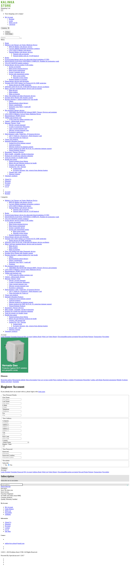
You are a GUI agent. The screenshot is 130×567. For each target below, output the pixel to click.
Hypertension (78, 380)
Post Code (5, 436)
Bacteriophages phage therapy (18, 103)
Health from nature (11, 159)
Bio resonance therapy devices (14, 110)
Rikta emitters (13, 92)
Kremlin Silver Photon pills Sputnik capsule (19, 97)
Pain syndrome (58, 380)
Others (11, 101)
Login (11, 21)
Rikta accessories (14, 94)
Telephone (5, 409)
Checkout (12, 24)
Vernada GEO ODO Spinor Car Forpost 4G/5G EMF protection (25, 83)
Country (5, 440)
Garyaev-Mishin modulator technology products (24, 48)
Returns (90, 336)
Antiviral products (15, 145)
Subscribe (5, 463)
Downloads (61, 336)
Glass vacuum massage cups (18, 128)
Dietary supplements (15, 105)
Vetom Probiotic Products (17, 150)
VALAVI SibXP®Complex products (17, 63)
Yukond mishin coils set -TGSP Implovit (26, 56)
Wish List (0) (13, 23)
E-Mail (4, 405)
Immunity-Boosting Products (14, 141)
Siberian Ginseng (14, 174)
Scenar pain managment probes (19, 74)
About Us (8, 179)
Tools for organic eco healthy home (16, 157)
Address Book (37, 336)
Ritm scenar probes (19, 76)
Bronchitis (86, 380)
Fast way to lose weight (45, 380)
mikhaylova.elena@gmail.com (14, 543)
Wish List (45, 336)
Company (5, 421)
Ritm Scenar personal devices (18, 68)
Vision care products (11, 139)
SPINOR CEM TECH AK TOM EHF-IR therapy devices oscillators (27, 87)
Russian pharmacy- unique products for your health (21, 99)
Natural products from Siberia (18, 161)
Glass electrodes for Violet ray (18, 137)
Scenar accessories (15, 67)
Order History (52, 336)
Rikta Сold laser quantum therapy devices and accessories (23, 88)
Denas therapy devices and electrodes (17, 81)
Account (7, 192)
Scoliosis (125, 380)
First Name (6, 397)
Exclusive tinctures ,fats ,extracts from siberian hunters (30, 170)
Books (7, 57)
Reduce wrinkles (68, 380)
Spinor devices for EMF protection (20, 85)
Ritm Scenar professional (17, 70)
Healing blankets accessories (18, 79)
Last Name (5, 401)
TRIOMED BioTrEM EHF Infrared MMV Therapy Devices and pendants (33, 112)
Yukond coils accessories (21, 54)
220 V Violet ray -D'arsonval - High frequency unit (25, 136)
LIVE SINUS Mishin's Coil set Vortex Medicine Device (23, 114)
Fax (3, 413)
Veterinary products (11, 176)
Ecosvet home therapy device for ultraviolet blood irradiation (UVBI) (27, 59)
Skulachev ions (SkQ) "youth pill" (20, 107)
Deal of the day (6, 486)
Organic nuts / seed (15, 172)
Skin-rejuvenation (31, 380)
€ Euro (8, 32)
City (3, 432)
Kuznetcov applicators (16, 132)
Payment (7, 183)
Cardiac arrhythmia (96, 380)
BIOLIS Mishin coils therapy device (20, 47)
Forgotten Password (17, 336)
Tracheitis (16, 382)
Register (11, 19)
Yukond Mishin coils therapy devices (21, 52)
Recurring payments (71, 336)
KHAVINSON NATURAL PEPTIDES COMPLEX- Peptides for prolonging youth (32, 61)
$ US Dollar (9, 34)
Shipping (8, 181)
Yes (6, 465)
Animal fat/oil (17, 168)
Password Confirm (8, 455)
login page (41, 391)
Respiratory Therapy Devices (14, 152)
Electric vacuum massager (17, 125)
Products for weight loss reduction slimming (19, 156)
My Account (9, 17)
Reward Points (83, 336)
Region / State (6, 444)
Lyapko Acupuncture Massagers (19, 127)
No (11, 465)
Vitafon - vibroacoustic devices (15, 121)
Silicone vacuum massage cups (19, 130)
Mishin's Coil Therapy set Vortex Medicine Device (21, 45)
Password (5, 451)
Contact (7, 185)
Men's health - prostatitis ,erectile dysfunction (19, 154)
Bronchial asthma (6, 380)
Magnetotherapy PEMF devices (15, 116)
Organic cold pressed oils (17, 165)
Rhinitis (119, 380)
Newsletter (105, 336)
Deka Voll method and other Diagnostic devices (20, 96)
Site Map (8, 531)
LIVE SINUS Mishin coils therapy (20, 50)
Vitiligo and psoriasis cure (13, 117)
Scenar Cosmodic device (17, 72)
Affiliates (8, 514)
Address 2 (5, 429)
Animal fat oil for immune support (20, 143)
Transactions (98, 336)
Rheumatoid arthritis (18, 380)
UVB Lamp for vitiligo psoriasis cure (21, 119)
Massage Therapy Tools (12, 123)
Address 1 (5, 425)
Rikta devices (13, 90)
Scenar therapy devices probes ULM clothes (19, 65)
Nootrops (12, 108)
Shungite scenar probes (20, 77)
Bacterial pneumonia (109, 380)
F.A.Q (7, 186)
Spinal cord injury (6, 382)
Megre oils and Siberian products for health (23, 163)
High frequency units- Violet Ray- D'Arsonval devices (22, 134)
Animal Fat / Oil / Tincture (17, 167)
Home (7, 43)
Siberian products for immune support (21, 147)
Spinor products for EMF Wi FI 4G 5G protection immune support (30, 148)
